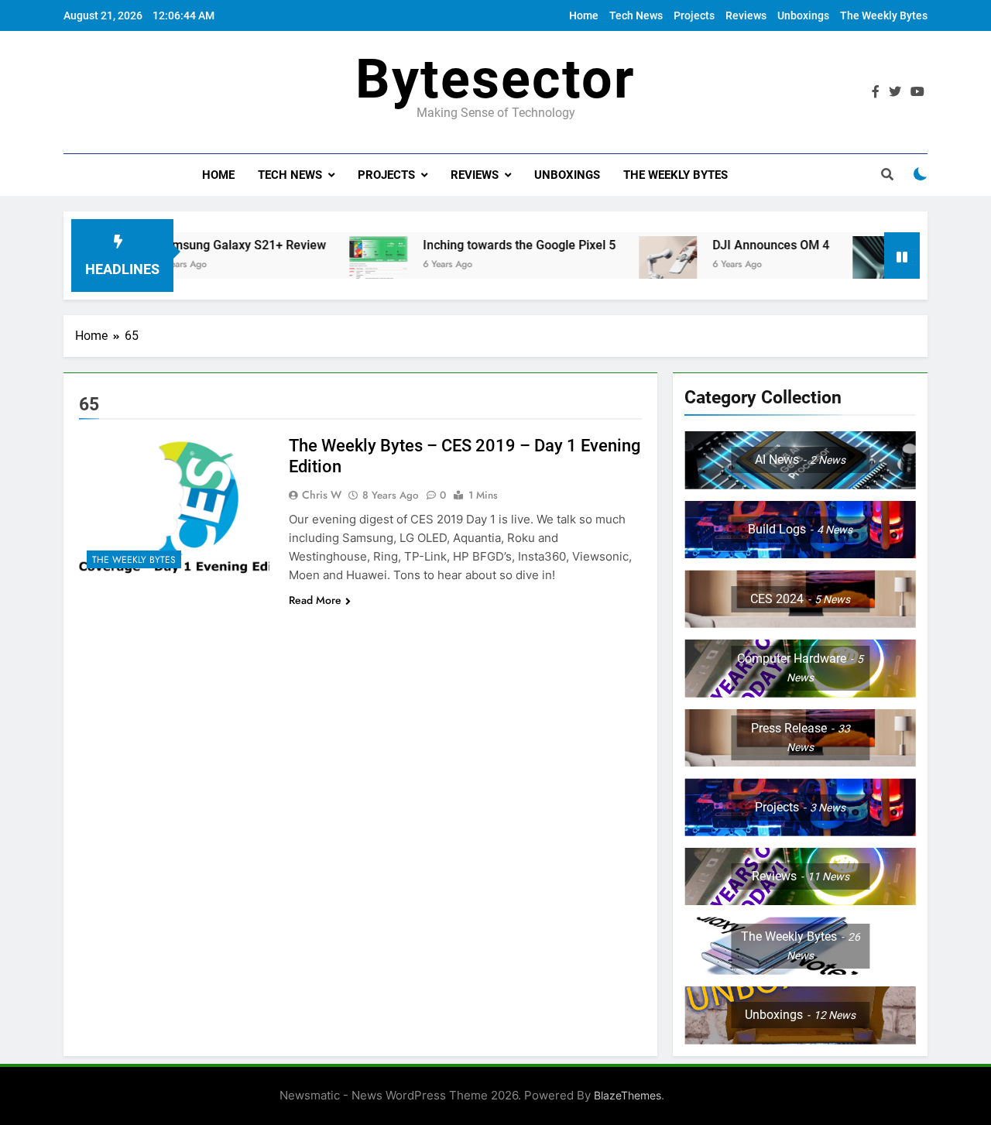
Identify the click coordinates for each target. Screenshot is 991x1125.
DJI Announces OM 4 (746, 245)
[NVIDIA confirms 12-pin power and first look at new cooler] (857, 265)
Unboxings (803, 15)
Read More (315, 600)
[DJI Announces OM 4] (643, 265)
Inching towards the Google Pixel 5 (494, 245)
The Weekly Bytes (884, 15)
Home (583, 15)
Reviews (745, 15)
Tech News (636, 15)
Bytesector (495, 79)
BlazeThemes (627, 1095)
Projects (694, 15)
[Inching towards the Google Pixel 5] (353, 265)
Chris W (321, 494)
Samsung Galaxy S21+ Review (216, 245)
